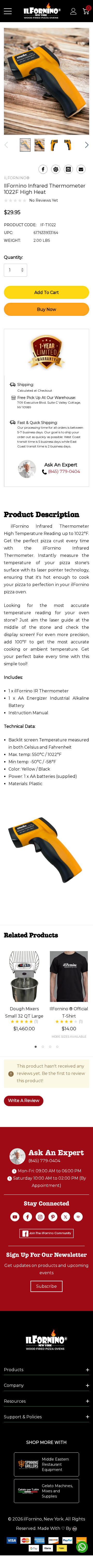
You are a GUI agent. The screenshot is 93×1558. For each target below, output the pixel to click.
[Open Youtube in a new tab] (15, 1217)
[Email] (81, 169)
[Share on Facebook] (43, 169)
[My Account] (70, 11)
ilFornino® (16, 178)
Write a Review (23, 1100)
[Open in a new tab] (65, 1217)
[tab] (36, 1047)
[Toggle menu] (8, 11)
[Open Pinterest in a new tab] (53, 1217)
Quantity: (13, 257)
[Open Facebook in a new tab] (27, 1217)
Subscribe (46, 1286)
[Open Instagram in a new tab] (40, 1217)
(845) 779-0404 (63, 471)
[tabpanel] (24, 991)
